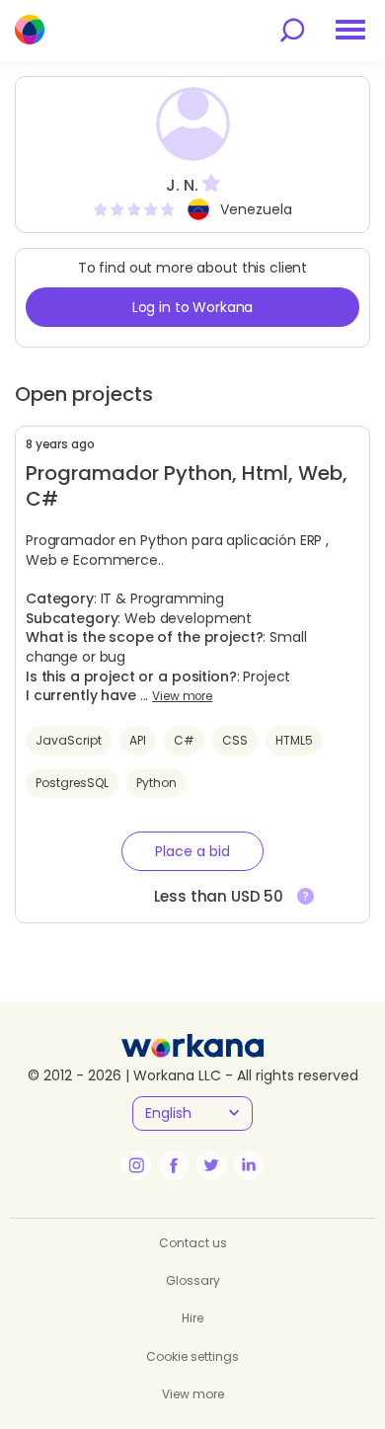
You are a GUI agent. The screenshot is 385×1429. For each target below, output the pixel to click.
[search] (292, 30)
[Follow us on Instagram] (136, 1165)
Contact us (193, 1242)
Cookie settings (192, 1356)
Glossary (193, 1280)
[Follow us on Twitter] (211, 1165)
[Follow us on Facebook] (174, 1165)
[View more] (305, 897)
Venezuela (256, 209)
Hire (192, 1318)
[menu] (350, 29)
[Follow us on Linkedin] (249, 1165)
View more (182, 696)
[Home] (29, 29)
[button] (192, 851)
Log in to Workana (193, 307)
